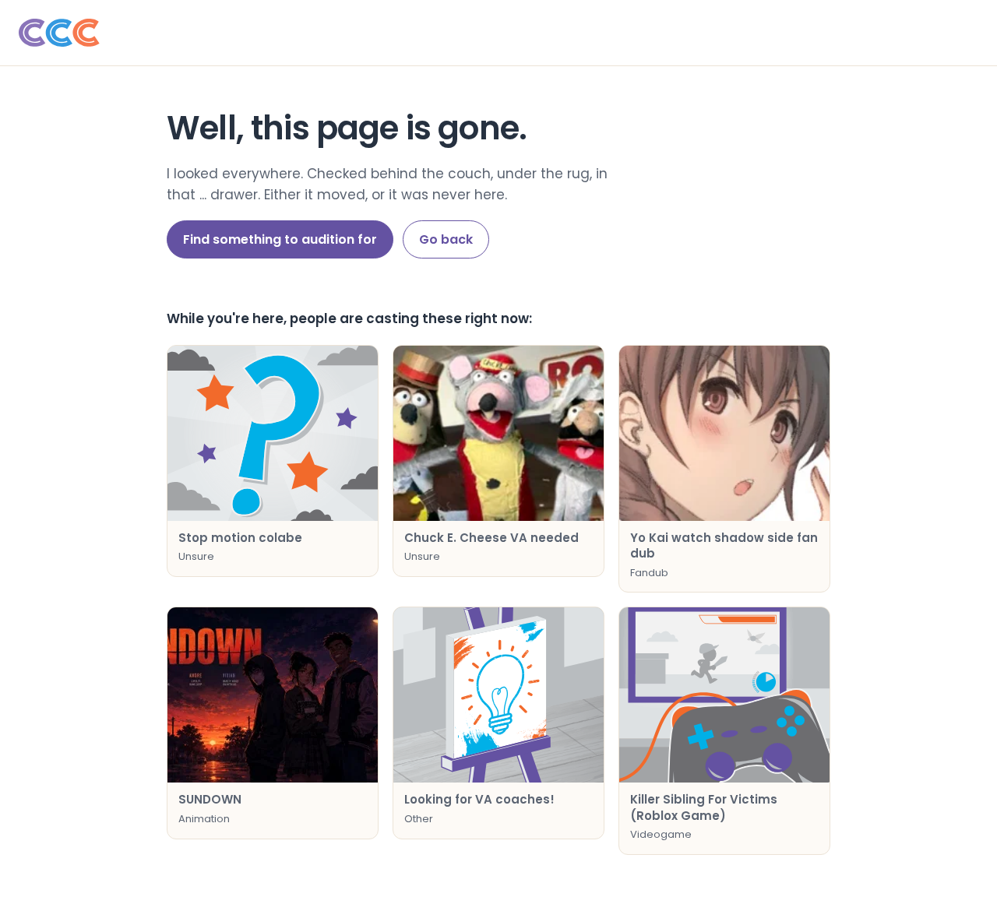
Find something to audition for (280, 239)
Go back (446, 239)
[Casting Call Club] (498, 33)
